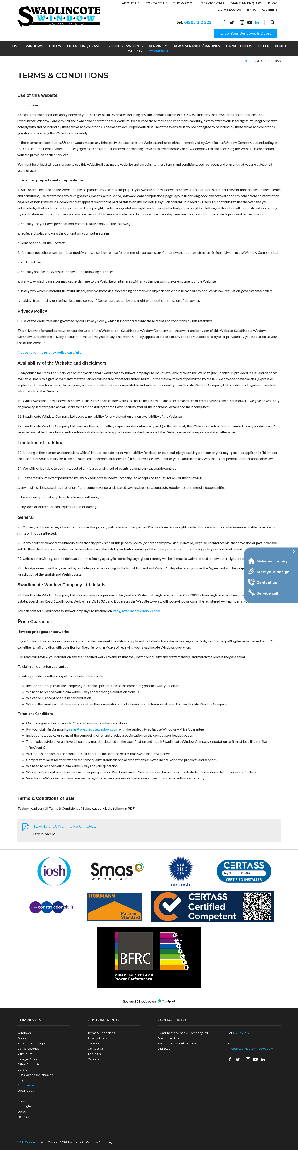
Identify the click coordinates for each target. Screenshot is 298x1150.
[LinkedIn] (257, 22)
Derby (21, 1111)
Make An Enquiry (246, 3)
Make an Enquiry (272, 561)
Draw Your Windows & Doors (246, 33)
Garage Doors (239, 46)
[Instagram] (242, 22)
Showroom (184, 3)
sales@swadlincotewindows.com (93, 729)
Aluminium (158, 46)
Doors (55, 46)
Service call (267, 593)
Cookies (93, 1043)
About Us (131, 3)
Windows (34, 46)
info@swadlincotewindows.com (136, 611)
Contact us (267, 583)
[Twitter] (231, 22)
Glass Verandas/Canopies (197, 46)
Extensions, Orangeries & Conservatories (105, 46)
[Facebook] (224, 22)
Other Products (273, 46)
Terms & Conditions (101, 1033)
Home (15, 46)
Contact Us (156, 3)
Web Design (26, 1142)
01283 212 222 (197, 22)
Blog (273, 3)
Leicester (24, 1116)
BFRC (251, 9)
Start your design (273, 572)
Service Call (213, 3)
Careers (270, 9)
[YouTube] (249, 22)
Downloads (229, 9)
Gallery (135, 51)
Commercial (159, 51)
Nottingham (25, 1106)
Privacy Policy (97, 1038)
